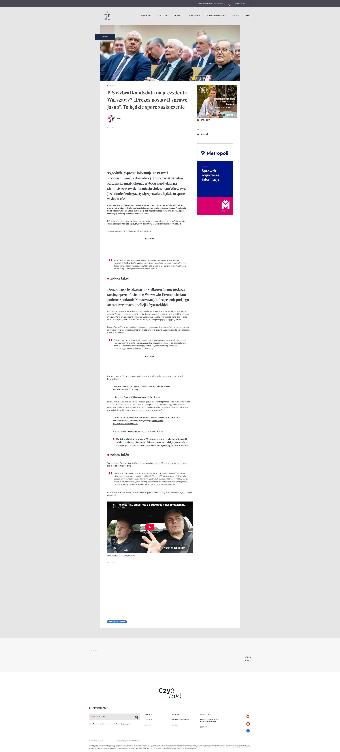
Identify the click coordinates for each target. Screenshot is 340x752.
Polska (236, 15)
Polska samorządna (216, 15)
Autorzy (178, 15)
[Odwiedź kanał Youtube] (248, 724)
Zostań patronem (240, 3)
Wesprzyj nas (206, 714)
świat (204, 134)
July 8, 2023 (155, 397)
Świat (248, 15)
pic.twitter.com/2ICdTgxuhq (125, 389)
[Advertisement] (150, 148)
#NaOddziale (157, 420)
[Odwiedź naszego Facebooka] (248, 730)
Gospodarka (194, 15)
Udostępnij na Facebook (117, 621)
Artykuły (162, 15)
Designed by (93, 741)
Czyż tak (175, 714)
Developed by (122, 741)
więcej (248, 657)
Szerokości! (146, 15)
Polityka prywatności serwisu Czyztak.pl (209, 720)
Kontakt (203, 727)
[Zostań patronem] (248, 716)
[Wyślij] (136, 717)
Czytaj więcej (125, 724)
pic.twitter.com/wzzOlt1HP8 (125, 423)
